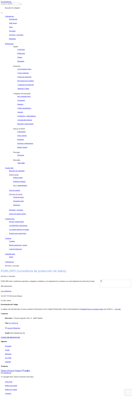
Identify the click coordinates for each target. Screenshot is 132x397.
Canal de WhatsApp (13, 328)
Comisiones (21, 100)
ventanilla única (10, 254)
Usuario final (9, 168)
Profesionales (9, 44)
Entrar (11, 257)
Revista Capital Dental (16, 222)
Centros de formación (24, 77)
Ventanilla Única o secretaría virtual (91, 309)
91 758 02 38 (13, 323)
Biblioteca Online (23, 88)
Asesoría (20, 112)
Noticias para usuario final (17, 233)
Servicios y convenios (16, 35)
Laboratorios (21, 132)
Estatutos (20, 104)
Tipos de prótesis (14, 190)
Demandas (20, 61)
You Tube (8, 358)
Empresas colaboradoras (25, 143)
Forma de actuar (18, 197)
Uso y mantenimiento (20, 185)
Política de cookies (11, 389)
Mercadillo (21, 163)
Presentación (13, 19)
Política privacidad (11, 385)
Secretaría (12, 31)
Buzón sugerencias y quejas (18, 245)
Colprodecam (9, 16)
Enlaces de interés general (17, 214)
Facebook (8, 346)
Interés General (22, 147)
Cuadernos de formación (25, 85)
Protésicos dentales (19, 181)
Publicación (21, 53)
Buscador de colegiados (17, 171)
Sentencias (16, 205)
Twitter (7, 350)
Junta (10, 27)
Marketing (12, 39)
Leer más (118, 309)
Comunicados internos (24, 120)
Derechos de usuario (15, 194)
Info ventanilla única (24, 96)
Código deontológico (24, 108)
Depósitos (20, 139)
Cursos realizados (23, 73)
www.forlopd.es (6, 291)
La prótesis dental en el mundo (19, 229)
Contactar (8, 238)
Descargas (20, 155)
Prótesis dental (13, 175)
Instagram (8, 354)
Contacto (12, 241)
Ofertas (19, 57)
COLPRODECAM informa (18, 225)
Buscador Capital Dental (25, 124)
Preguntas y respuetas (16, 210)
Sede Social (13, 23)
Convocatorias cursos (24, 69)
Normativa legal (18, 201)
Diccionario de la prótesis (25, 81)
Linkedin (8, 362)
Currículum (21, 49)
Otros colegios (22, 135)
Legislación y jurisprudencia (26, 116)
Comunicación (9, 219)
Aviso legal (8, 382)
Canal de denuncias (15, 249)
